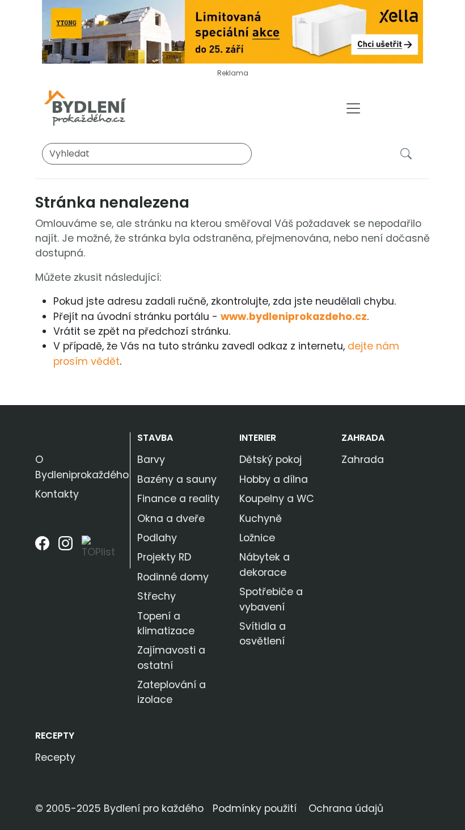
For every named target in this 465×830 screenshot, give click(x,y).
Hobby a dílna (273, 479)
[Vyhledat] (408, 153)
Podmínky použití (255, 808)
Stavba (155, 437)
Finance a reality (178, 498)
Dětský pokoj (270, 459)
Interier (257, 437)
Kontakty (57, 494)
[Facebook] (42, 552)
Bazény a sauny (177, 479)
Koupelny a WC (276, 498)
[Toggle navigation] (353, 108)
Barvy (151, 459)
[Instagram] (65, 552)
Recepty (54, 735)
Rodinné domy (173, 577)
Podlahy (157, 538)
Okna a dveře (171, 518)
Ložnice (257, 538)
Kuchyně (260, 518)
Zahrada (362, 437)
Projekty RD (164, 557)
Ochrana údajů (345, 808)
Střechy (156, 596)
